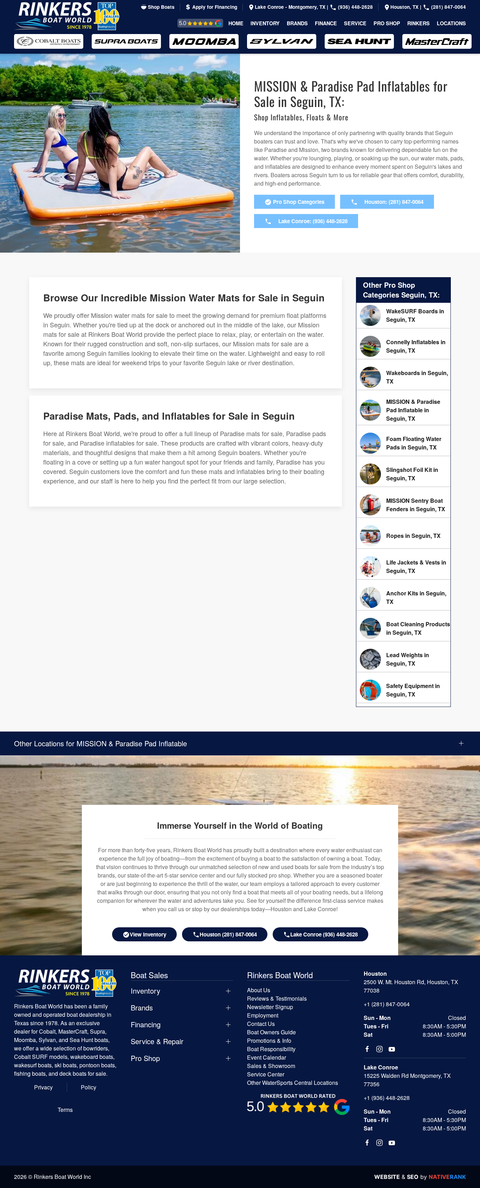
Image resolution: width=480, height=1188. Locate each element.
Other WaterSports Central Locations (292, 1083)
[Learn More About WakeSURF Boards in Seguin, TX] (403, 315)
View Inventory (148, 934)
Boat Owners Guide (271, 1032)
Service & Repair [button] (157, 1041)
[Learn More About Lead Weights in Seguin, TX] (403, 659)
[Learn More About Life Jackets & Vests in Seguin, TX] (403, 566)
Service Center (265, 1074)
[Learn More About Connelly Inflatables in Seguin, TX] (403, 346)
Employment (262, 1015)
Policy (88, 1087)
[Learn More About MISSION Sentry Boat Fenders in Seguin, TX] (403, 505)
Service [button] (355, 23)
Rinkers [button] (418, 23)
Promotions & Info (269, 1040)
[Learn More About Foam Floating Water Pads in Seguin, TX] (403, 443)
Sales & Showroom (271, 1066)
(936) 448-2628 (355, 7)
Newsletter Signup (270, 1007)
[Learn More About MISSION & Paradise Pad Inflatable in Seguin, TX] (403, 410)
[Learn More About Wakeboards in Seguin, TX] (403, 377)
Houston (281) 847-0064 (228, 934)
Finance (326, 23)
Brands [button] (297, 23)
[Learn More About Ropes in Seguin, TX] (403, 535)
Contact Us (261, 1024)
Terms (65, 1110)
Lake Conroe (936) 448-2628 (324, 934)
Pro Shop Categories (298, 202)
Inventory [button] (265, 23)
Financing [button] (146, 1024)
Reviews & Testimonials (192, 23)
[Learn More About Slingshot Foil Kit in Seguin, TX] (403, 474)
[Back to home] (66, 16)
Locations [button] (451, 23)
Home (236, 23)
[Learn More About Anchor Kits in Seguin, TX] (403, 597)
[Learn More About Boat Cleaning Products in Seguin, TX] (403, 628)
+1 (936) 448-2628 (387, 1098)
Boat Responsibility (271, 1049)
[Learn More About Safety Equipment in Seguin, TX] (403, 690)
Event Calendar (266, 1057)
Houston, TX (405, 7)
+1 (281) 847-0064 (387, 1004)
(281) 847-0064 (448, 7)
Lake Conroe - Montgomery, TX (291, 7)
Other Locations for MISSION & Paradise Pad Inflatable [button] (100, 743)
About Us (258, 990)
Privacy (43, 1087)
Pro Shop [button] (387, 23)
